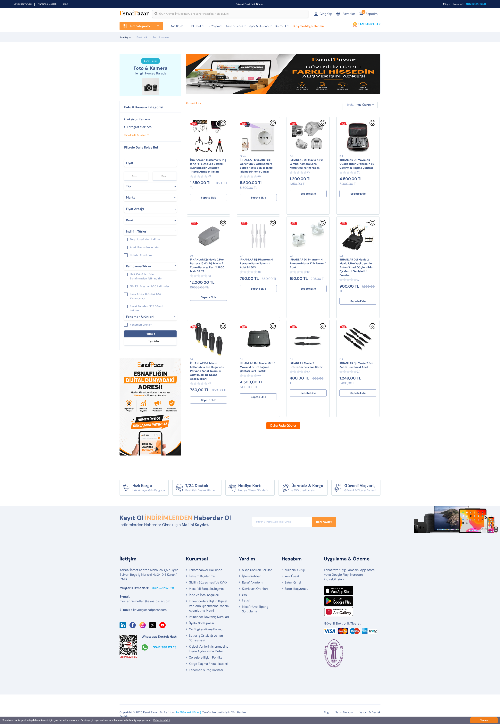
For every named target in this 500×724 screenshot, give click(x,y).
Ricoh (243, 156)
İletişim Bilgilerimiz (202, 576)
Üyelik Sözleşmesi (201, 623)
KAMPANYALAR (369, 24)
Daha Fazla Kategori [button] (135, 135)
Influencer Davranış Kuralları (209, 617)
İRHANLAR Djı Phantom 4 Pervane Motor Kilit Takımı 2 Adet (308, 263)
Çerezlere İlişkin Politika (205, 657)
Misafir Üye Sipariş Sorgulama (255, 609)
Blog (65, 3)
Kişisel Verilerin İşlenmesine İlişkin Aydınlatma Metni (208, 648)
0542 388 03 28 (165, 647)
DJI (291, 156)
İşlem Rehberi (252, 576)
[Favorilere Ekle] (223, 125)
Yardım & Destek (47, 3)
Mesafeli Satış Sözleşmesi (207, 589)
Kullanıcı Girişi (295, 570)
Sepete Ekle (208, 197)
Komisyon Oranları (255, 589)
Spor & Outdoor (259, 26)
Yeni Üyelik (292, 576)
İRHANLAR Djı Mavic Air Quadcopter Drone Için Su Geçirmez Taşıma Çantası (356, 163)
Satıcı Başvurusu (23, 3)
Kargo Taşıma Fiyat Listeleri (208, 664)
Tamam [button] (484, 720)
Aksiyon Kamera (138, 119)
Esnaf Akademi (252, 582)
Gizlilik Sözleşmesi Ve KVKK (208, 582)
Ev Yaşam (214, 26)
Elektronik (195, 26)
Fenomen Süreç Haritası (206, 670)
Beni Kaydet (324, 522)
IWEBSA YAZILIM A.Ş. (189, 712)
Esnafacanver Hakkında (205, 570)
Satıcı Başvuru (344, 712)
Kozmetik (281, 26)
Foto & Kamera (161, 37)
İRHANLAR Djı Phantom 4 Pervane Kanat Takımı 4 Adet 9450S (256, 263)
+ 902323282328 (475, 4)
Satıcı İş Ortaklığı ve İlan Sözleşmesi (206, 638)
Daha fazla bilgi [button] (161, 720)
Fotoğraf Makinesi (139, 127)
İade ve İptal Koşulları (204, 595)
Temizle (153, 341)
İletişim (247, 600)
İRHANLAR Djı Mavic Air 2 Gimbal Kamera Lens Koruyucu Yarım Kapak (306, 163)
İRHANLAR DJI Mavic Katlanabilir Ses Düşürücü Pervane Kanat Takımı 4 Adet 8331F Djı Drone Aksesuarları (207, 370)
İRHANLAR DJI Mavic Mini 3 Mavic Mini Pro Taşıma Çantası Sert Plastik (257, 367)
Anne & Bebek (234, 26)
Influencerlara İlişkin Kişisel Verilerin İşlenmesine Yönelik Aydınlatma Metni (209, 606)
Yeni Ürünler (363, 104)
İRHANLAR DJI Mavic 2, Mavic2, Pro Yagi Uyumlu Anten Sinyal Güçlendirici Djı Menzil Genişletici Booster (356, 267)
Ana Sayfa (177, 26)
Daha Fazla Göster (283, 425)
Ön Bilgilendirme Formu (205, 629)
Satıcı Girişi (293, 582)
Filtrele (150, 334)
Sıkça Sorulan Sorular (257, 570)
